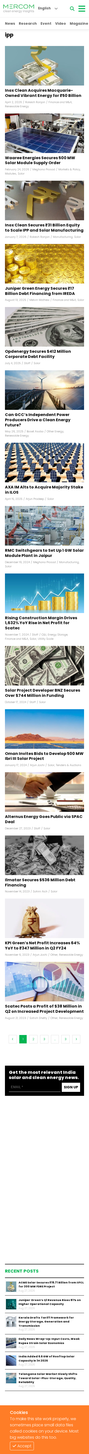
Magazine (79, 23)
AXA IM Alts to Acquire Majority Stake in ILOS (44, 490)
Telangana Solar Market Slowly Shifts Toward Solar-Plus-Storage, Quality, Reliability (48, 1378)
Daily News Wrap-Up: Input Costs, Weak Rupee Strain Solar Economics (49, 1341)
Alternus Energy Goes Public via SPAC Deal (44, 819)
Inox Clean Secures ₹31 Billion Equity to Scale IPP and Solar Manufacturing (44, 228)
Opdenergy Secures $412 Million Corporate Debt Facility (38, 354)
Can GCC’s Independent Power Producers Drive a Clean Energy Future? (37, 420)
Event (46, 23)
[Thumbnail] (11, 1286)
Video (60, 23)
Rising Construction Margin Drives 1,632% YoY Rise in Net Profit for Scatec (41, 623)
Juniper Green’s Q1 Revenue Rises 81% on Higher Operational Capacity (50, 1302)
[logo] (18, 8)
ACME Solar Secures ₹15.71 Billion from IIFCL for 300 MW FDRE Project (51, 1284)
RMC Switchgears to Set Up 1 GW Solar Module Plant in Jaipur (44, 553)
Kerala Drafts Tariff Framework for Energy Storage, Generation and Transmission (46, 1322)
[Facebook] (44, 66)
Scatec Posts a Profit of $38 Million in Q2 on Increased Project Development (44, 1009)
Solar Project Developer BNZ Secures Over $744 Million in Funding (42, 693)
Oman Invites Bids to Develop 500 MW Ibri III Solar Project (44, 756)
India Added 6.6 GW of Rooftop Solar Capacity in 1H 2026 (47, 1358)
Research (28, 23)
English (44, 8)
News (10, 23)
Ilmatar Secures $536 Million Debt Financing (40, 883)
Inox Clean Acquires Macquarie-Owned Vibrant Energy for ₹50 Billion (43, 93)
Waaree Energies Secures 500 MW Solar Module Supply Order (40, 160)
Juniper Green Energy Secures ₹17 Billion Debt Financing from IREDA (40, 291)
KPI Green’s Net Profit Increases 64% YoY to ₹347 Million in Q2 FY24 (42, 946)
